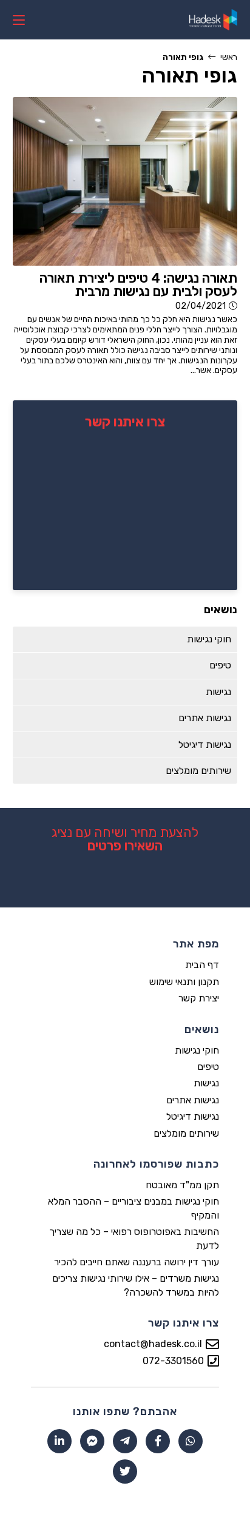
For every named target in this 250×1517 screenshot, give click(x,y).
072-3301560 (173, 1361)
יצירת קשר (198, 998)
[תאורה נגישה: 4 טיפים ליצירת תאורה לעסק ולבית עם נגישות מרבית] (125, 181)
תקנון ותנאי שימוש (184, 981)
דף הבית (202, 964)
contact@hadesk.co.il (153, 1344)
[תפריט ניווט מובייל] (19, 19)
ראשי (228, 57)
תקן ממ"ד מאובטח (182, 1185)
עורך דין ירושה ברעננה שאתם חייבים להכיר (136, 1262)
